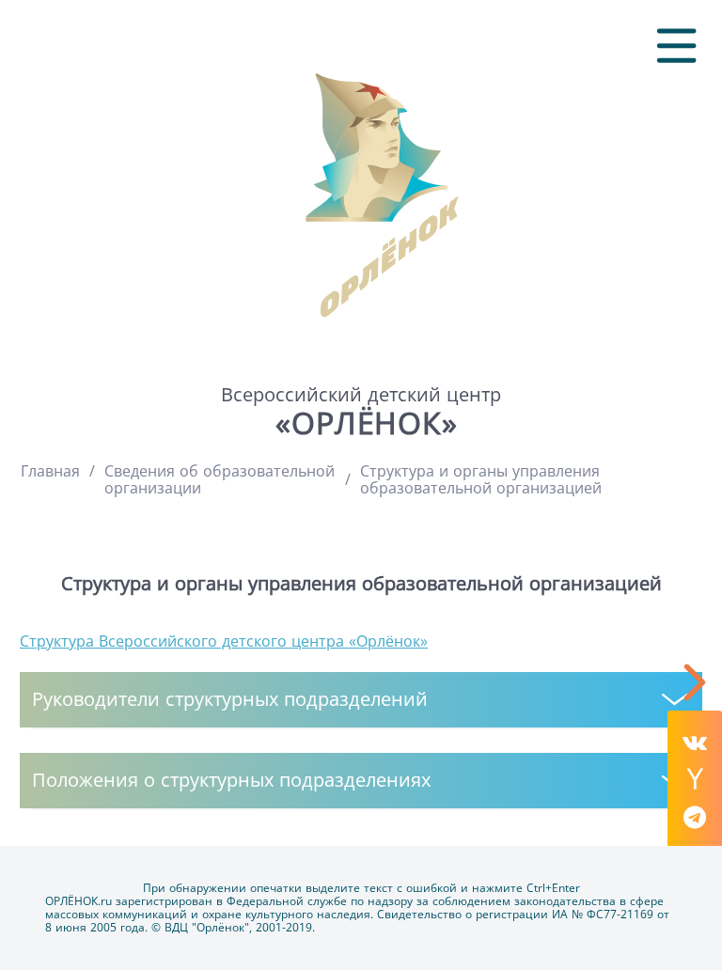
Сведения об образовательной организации (219, 479)
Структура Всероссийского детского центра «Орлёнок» (224, 641)
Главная (50, 471)
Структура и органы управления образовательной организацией (481, 479)
